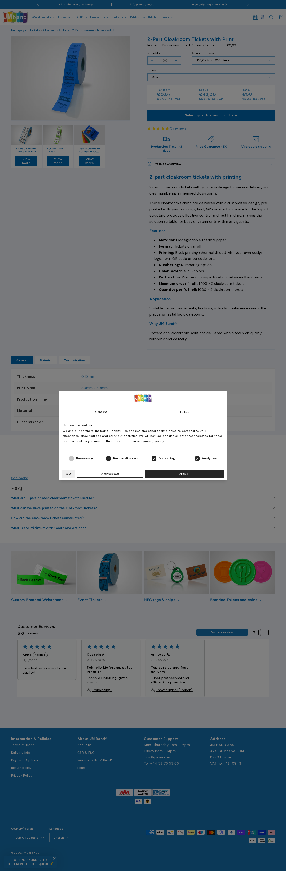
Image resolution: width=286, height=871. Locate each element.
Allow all (184, 473)
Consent (101, 412)
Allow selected (110, 473)
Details (185, 412)
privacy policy (153, 441)
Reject (68, 473)
